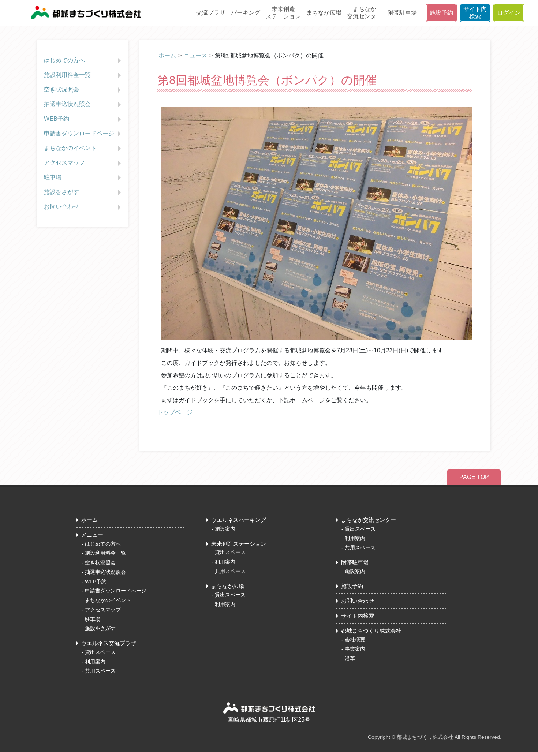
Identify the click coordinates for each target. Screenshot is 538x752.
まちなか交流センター (364, 12)
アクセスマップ (64, 163)
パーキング (245, 13)
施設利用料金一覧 (67, 75)
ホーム (167, 55)
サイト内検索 (475, 12)
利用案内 (95, 662)
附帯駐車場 (402, 13)
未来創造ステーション (283, 12)
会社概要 (355, 640)
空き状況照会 (61, 89)
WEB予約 (56, 119)
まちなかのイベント (70, 148)
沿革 (350, 658)
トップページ (175, 412)
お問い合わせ (61, 206)
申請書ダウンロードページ (79, 133)
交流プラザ (210, 13)
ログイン (508, 13)
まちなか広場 (323, 13)
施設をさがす (61, 192)
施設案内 (225, 529)
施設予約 (441, 13)
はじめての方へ (64, 60)
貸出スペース (100, 652)
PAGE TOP (474, 477)
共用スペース (100, 671)
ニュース (195, 55)
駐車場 (52, 177)
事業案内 (355, 649)
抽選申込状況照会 (67, 104)
